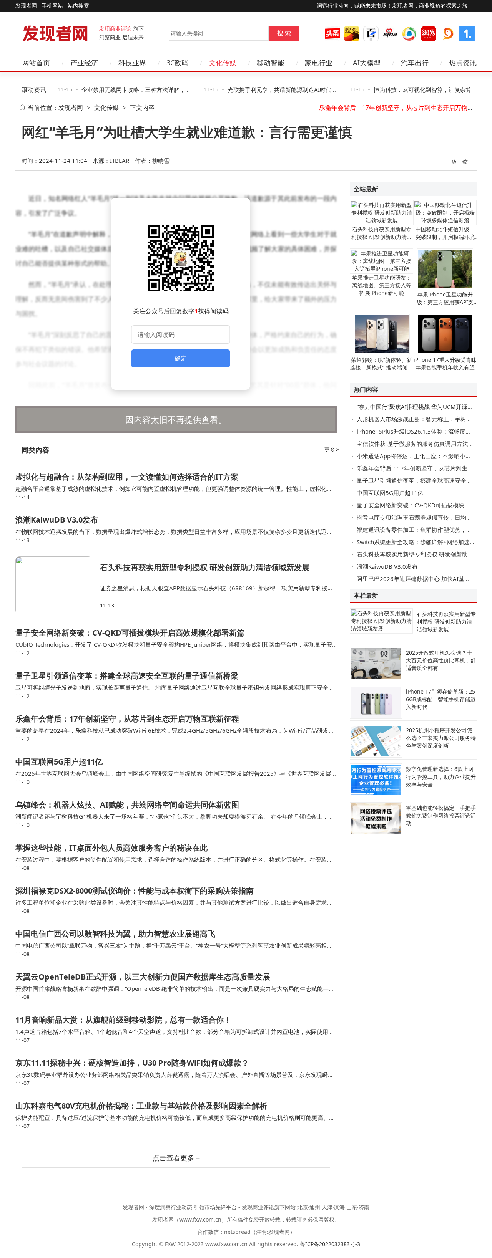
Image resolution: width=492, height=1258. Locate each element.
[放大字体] (454, 161)
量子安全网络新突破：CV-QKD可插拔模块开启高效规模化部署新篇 (129, 632)
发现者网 (70, 107)
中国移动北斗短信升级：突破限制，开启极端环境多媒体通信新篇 (445, 236)
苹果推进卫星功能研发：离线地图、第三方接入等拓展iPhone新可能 (381, 285)
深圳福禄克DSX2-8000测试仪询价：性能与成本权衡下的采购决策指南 (134, 891)
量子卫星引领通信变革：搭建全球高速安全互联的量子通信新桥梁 (126, 675)
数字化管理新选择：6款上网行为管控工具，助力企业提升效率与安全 (441, 776)
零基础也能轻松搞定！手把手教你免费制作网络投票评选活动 (441, 815)
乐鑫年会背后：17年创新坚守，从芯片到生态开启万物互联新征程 (127, 718)
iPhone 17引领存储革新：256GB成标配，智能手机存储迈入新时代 (440, 699)
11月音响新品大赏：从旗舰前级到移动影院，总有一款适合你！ (123, 1020)
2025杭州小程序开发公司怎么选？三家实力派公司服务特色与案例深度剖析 (441, 738)
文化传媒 (106, 107)
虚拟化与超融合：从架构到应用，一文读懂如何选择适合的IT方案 (126, 477)
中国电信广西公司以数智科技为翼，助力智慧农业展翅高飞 (115, 934)
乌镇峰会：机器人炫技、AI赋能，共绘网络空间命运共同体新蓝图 (127, 804)
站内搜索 (78, 5)
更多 (331, 449)
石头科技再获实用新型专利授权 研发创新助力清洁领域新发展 (204, 567)
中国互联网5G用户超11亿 (59, 761)
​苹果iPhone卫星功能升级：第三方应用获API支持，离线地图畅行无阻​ (445, 302)
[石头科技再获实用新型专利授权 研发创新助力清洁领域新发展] (57, 585)
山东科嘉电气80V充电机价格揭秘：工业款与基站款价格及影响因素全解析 (141, 1106)
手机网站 (52, 5)
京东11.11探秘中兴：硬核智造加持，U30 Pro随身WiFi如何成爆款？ (132, 1063)
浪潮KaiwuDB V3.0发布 (56, 520)
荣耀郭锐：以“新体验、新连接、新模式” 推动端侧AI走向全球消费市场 (381, 367)
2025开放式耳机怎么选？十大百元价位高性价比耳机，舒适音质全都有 (441, 660)
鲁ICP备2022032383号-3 (330, 1244)
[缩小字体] (465, 161)
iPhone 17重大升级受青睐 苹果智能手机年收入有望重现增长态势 (445, 367)
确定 (181, 358)
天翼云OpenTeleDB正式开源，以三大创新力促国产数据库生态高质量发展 (142, 977)
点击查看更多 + (176, 1157)
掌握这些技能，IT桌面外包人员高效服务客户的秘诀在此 (111, 848)
